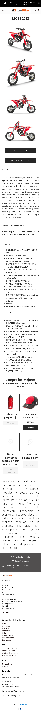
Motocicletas (6, 626)
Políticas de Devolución (10, 653)
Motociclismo (7, 664)
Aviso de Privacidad (9, 655)
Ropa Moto (6, 631)
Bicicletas (5, 628)
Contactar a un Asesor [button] (20, 160)
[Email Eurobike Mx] (8, 613)
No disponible (10, 471)
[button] (11, 402)
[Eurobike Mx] (20, 10)
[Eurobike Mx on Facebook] (3, 613)
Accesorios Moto (8, 638)
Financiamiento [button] (20, 150)
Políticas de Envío (8, 651)
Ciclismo (5, 633)
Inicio (4, 624)
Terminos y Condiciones (11, 648)
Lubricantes (6, 640)
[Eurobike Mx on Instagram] (6, 613)
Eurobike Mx (23, 704)
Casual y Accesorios (9, 635)
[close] (39, 3)
